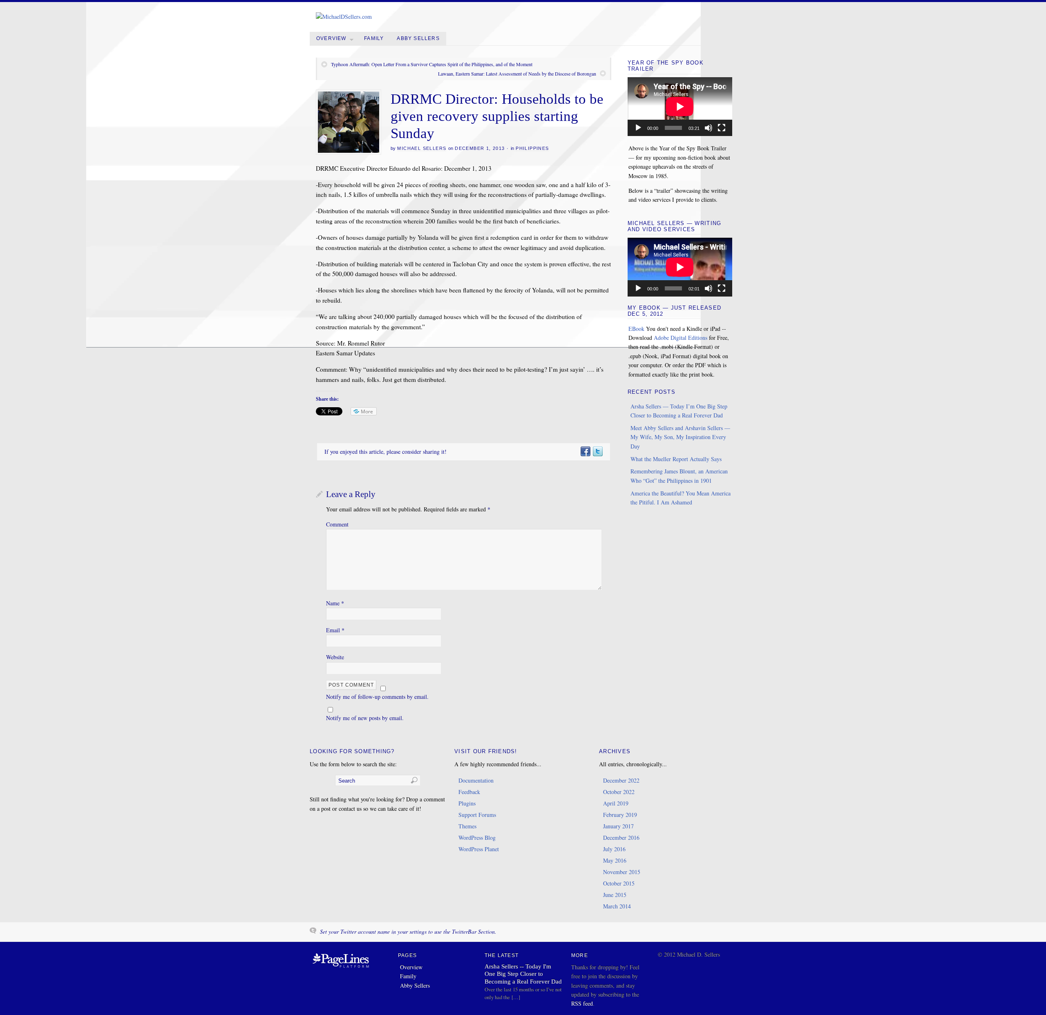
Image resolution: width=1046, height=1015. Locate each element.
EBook (636, 328)
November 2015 (621, 872)
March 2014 (617, 906)
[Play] (638, 128)
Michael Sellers (421, 148)
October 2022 (619, 792)
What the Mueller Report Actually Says (676, 459)
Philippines (532, 148)
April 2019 (615, 803)
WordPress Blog (477, 837)
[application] (680, 106)
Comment (337, 524)
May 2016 (614, 860)
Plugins (467, 803)
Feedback (469, 792)
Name (335, 603)
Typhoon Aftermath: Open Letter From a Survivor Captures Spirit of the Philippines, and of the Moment (431, 64)
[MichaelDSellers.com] (344, 16)
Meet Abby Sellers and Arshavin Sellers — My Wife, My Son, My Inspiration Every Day (680, 437)
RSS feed (582, 1003)
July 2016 (614, 849)
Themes (467, 826)
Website (335, 657)
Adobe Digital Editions (680, 337)
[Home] (341, 968)
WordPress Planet (478, 849)
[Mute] (708, 128)
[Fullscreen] (721, 128)
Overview (331, 38)
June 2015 (614, 895)
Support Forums (477, 815)
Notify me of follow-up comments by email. (377, 696)
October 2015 (619, 883)
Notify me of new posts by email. (365, 718)
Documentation (476, 780)
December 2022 (621, 780)
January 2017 (618, 826)
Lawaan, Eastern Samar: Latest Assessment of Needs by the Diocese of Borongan (517, 73)
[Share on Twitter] (597, 451)
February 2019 (620, 815)
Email (335, 630)
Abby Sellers (418, 38)
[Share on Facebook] (585, 451)
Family (374, 38)
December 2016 (621, 837)
